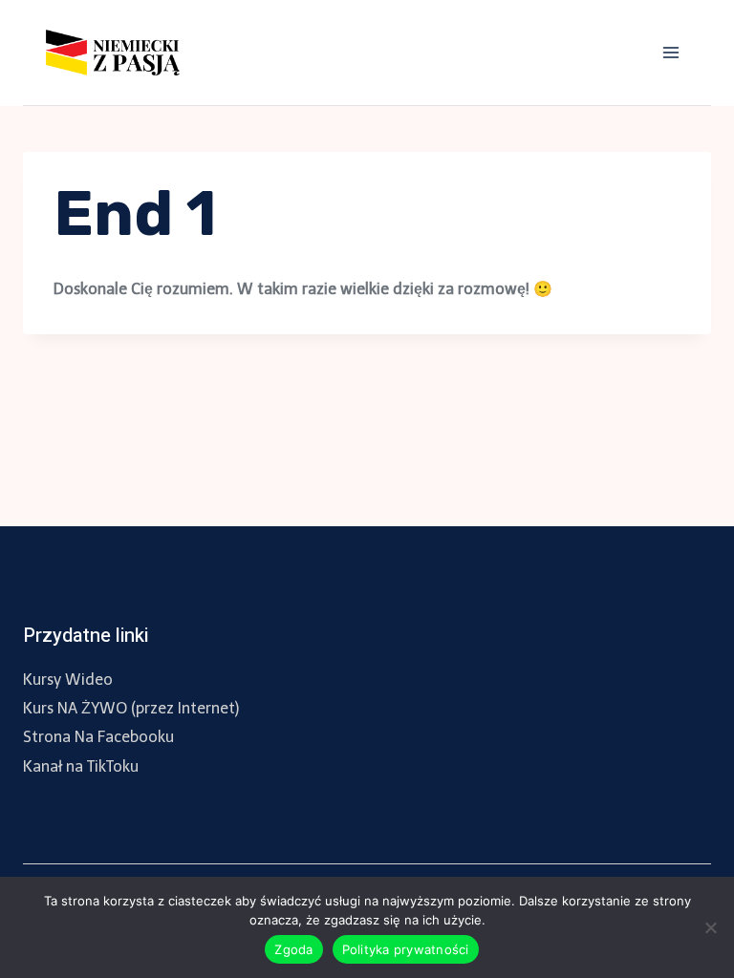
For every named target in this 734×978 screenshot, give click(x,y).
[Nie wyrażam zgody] (710, 927)
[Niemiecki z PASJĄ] (120, 53)
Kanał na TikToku (81, 766)
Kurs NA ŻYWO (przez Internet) (131, 708)
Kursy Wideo (68, 679)
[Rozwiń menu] (670, 52)
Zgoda (293, 949)
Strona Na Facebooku (98, 737)
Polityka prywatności (405, 949)
